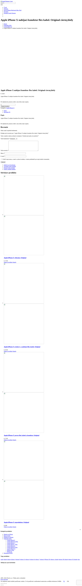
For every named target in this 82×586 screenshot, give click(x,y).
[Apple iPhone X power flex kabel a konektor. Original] (42, 392)
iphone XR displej (63, 559)
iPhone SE (47, 559)
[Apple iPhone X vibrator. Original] (42, 215)
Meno (3, 153)
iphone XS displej (72, 559)
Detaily (14, 262)
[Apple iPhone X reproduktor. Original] (42, 480)
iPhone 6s (9, 551)
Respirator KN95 (8, 553)
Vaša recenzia (4, 150)
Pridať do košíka (5, 106)
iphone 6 (27, 559)
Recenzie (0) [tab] (7, 112)
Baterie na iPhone (8, 534)
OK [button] (68, 581)
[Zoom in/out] (1, 583)
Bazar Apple (7, 536)
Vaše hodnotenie (5, 138)
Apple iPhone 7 (11, 543)
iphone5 (18, 559)
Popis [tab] (5, 110)
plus (79, 559)
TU (64, 581)
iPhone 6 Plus (10, 550)
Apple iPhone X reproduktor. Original (16, 522)
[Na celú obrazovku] (3, 583)
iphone (9, 559)
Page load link (4, 579)
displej (5, 559)
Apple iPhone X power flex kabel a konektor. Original (21, 435)
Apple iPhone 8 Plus (12, 547)
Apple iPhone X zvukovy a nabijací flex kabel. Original (22, 347)
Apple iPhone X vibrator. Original (15, 258)
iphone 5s (22, 559)
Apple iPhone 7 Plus (12, 544)
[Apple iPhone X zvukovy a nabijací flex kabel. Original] (42, 303)
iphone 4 (13, 559)
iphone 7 (37, 559)
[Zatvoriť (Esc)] (6, 583)
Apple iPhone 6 (11, 540)
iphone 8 (42, 559)
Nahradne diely (8, 538)
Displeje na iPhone (8, 537)
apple (2, 559)
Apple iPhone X (10, 108)
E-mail (3, 156)
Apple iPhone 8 (11, 546)
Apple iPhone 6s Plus (12, 541)
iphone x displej (54, 559)
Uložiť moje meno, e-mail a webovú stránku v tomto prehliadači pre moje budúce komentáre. (26, 159)
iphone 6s (32, 559)
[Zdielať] (4, 583)
